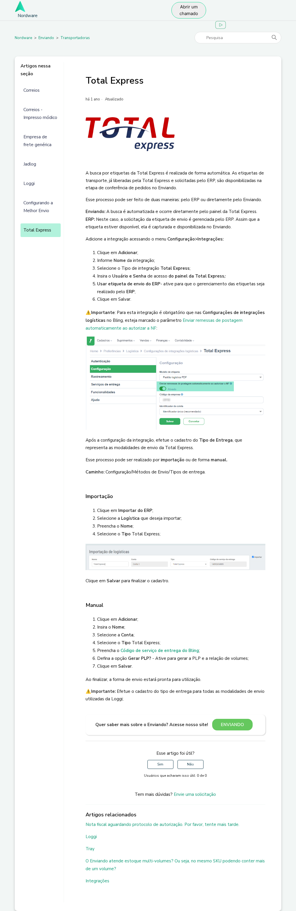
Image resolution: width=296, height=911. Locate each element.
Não (190, 764)
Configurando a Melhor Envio (38, 207)
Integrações (97, 881)
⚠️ (88, 312)
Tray (90, 849)
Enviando (46, 38)
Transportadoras (75, 38)
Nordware (23, 38)
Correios (31, 90)
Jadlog (29, 164)
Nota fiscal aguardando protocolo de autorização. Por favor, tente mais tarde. (162, 824)
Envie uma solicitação (195, 794)
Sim (160, 764)
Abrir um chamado (189, 10)
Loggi (29, 183)
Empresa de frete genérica (37, 141)
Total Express (37, 230)
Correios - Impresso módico (40, 113)
